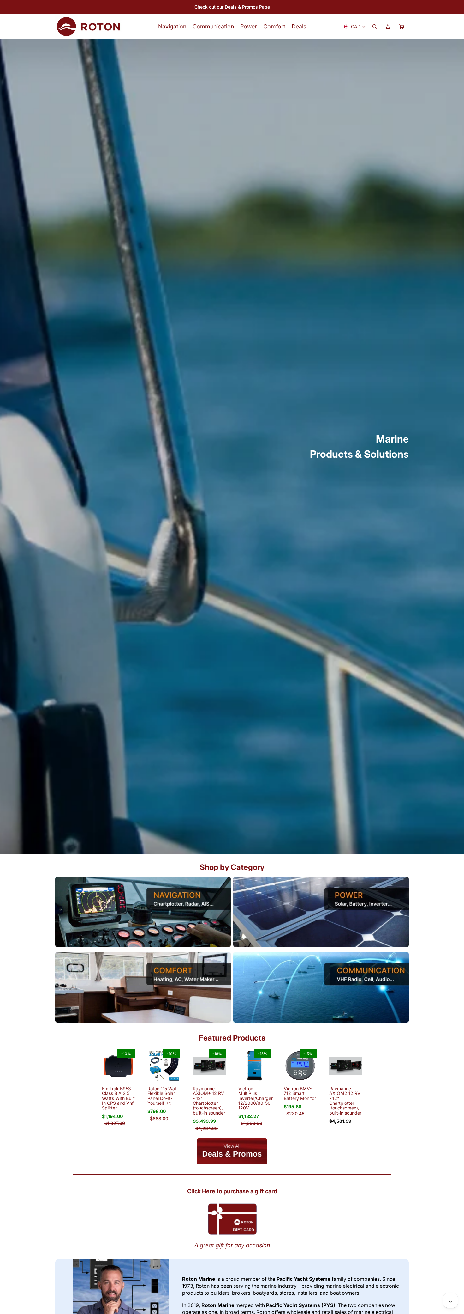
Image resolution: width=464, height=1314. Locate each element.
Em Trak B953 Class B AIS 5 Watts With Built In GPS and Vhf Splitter (118, 1098)
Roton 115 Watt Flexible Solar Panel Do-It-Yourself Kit (162, 1096)
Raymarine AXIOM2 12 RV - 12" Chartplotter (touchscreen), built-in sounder (345, 1100)
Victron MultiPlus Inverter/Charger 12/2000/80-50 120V (255, 1098)
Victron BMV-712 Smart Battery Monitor (300, 1093)
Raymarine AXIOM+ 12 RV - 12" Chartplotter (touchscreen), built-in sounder (209, 1100)
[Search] (375, 27)
